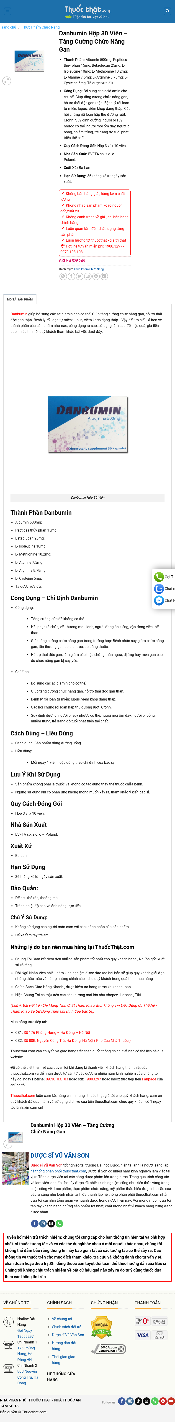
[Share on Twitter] (79, 276)
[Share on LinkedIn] (104, 276)
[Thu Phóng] (6, 80)
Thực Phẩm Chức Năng (41, 27)
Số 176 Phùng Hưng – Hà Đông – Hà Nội (56, 1032)
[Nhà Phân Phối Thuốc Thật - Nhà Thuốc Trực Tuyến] (87, 11)
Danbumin (18, 314)
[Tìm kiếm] (167, 11)
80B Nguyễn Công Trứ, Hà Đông (27, 1377)
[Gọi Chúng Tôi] (59, 1223)
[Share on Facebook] (71, 276)
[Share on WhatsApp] (63, 276)
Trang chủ (8, 27)
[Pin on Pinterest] (96, 276)
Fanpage (148, 1079)
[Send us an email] (51, 1223)
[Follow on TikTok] (138, 1401)
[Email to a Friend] (88, 276)
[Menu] (7, 11)
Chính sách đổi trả (66, 1327)
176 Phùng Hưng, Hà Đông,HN (26, 1354)
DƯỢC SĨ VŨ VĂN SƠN (60, 1155)
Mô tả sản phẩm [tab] (20, 299)
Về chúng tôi (62, 1319)
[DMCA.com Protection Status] (101, 1327)
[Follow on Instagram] (43, 1223)
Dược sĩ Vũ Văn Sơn (68, 1335)
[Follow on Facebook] (35, 1223)
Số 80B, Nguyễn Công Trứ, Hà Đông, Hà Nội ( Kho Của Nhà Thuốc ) (77, 1040)
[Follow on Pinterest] (163, 1401)
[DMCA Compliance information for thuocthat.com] (108, 1348)
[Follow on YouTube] (171, 1401)
